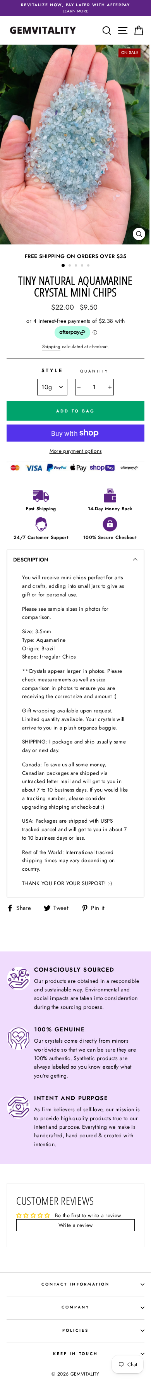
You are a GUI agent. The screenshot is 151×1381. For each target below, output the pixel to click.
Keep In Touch (75, 1354)
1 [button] (63, 266)
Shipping (51, 346)
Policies (75, 1330)
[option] (75, 8)
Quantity (94, 371)
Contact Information (75, 1284)
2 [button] (70, 266)
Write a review (75, 1225)
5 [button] (89, 266)
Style (52, 370)
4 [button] (83, 266)
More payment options (76, 451)
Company (75, 1307)
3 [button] (77, 266)
